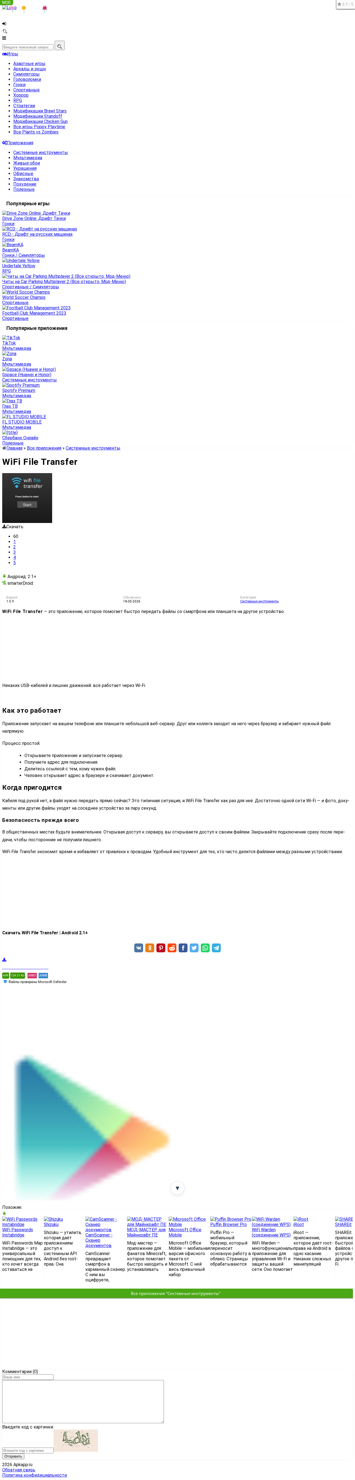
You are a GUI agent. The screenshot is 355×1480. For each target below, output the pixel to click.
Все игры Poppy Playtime (39, 126)
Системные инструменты (40, 152)
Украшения (25, 168)
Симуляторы (26, 74)
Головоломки (27, 79)
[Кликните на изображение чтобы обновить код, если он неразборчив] (76, 1450)
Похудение (24, 184)
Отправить (13, 1456)
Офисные (23, 173)
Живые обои (26, 163)
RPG (17, 100)
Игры (12, 54)
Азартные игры (29, 63)
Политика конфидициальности (34, 1475)
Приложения (20, 142)
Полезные (24, 189)
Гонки (19, 84)
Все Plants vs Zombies (36, 132)
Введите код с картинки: (28, 1427)
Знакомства (26, 178)
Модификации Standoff (37, 116)
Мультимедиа (27, 157)
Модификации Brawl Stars (40, 111)
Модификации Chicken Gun (40, 121)
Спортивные (26, 90)
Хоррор (21, 95)
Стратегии (24, 105)
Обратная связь (18, 1470)
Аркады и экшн (29, 68)
